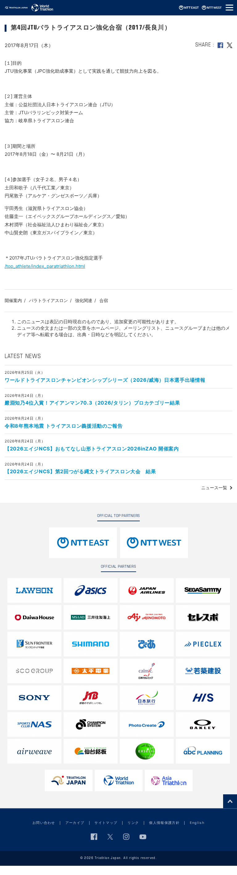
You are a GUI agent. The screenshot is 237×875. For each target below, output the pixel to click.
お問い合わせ (43, 823)
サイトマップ (105, 823)
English (197, 823)
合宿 (103, 300)
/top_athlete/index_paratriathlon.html (45, 266)
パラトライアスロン (48, 300)
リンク (133, 823)
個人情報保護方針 (164, 823)
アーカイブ (75, 823)
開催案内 (13, 300)
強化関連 (83, 300)
